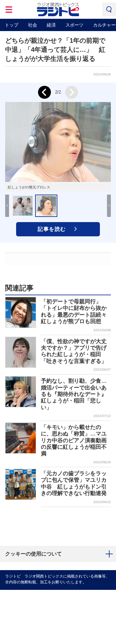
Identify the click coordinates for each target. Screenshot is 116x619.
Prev (44, 92)
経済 (51, 25)
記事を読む (52, 229)
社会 (32, 25)
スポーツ (74, 25)
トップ (11, 25)
